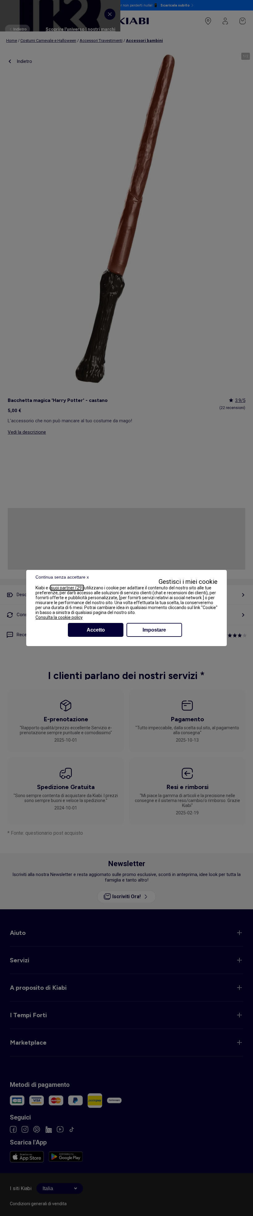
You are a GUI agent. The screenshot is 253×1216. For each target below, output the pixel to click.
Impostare (154, 630)
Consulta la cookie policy (59, 617)
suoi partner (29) (67, 587)
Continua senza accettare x (62, 577)
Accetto (96, 630)
